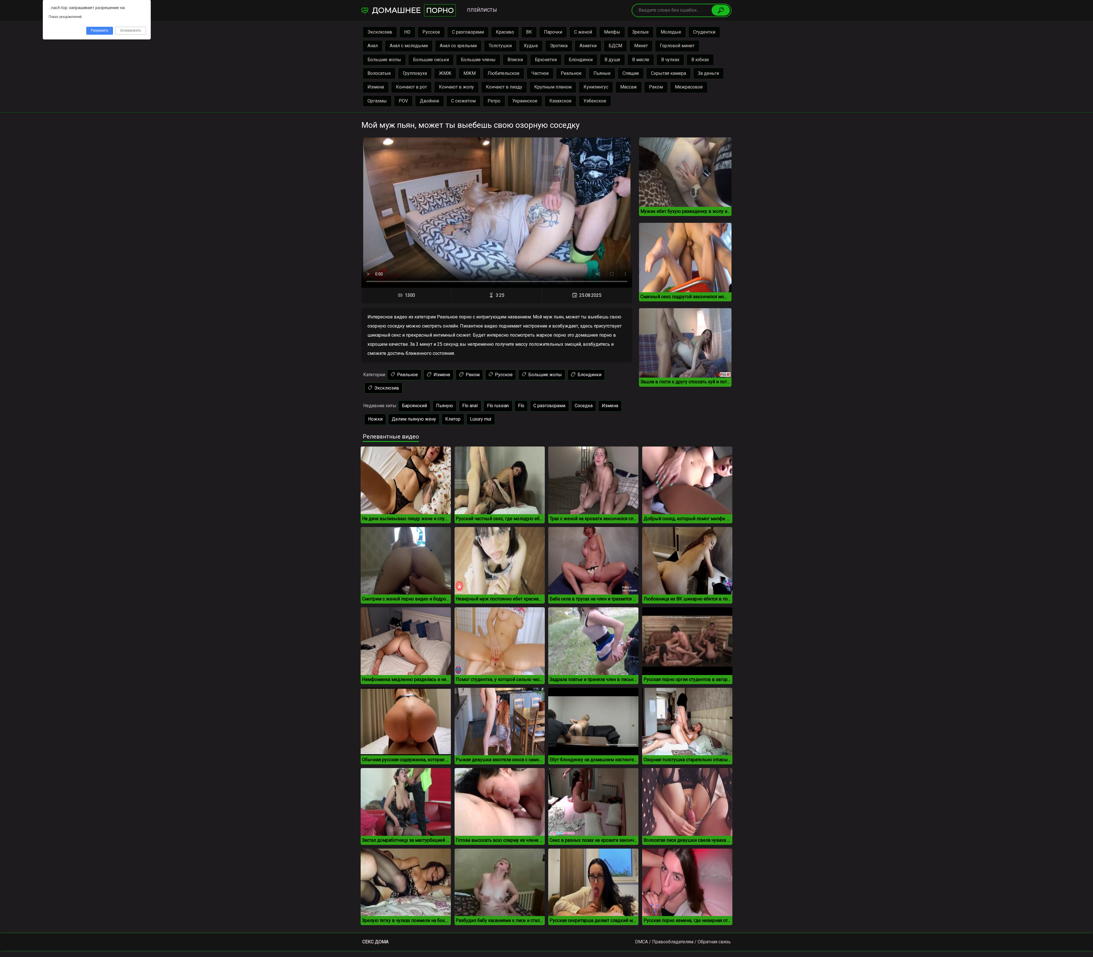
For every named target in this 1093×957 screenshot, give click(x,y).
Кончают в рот (411, 87)
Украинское (524, 101)
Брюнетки (546, 59)
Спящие (630, 73)
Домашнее (412, 10)
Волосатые (379, 73)
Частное (540, 73)
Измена (375, 87)
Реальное (571, 73)
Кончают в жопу (456, 87)
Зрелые (640, 32)
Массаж (628, 87)
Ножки (375, 419)
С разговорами (468, 32)
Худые (531, 45)
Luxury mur (481, 419)
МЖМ (469, 73)
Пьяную (444, 405)
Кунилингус (596, 87)
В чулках (670, 59)
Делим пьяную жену (414, 419)
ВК (529, 32)
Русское (431, 32)
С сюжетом (463, 101)
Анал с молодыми (409, 45)
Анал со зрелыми (458, 45)
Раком (656, 87)
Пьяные (602, 73)
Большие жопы (384, 59)
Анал (372, 45)
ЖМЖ (445, 73)
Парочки (553, 32)
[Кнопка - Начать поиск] (721, 10)
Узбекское (595, 101)
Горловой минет (677, 45)
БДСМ (615, 45)
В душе (612, 59)
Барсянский (414, 405)
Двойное (429, 101)
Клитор (453, 419)
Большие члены (478, 59)
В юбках (700, 59)
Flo (521, 405)
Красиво (505, 32)
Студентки (704, 32)
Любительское (503, 73)
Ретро (494, 101)
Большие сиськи (431, 59)
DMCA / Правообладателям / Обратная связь (683, 941)
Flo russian (498, 405)
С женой (583, 32)
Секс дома (375, 941)
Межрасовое (689, 87)
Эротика (559, 45)
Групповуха (415, 73)
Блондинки (581, 59)
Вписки (515, 59)
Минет (641, 45)
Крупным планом (553, 87)
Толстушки (500, 45)
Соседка (584, 405)
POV (403, 101)
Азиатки (588, 45)
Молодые (671, 32)
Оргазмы (377, 101)
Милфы (612, 32)
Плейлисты (482, 10)
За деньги (708, 73)
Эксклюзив (379, 32)
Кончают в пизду (504, 87)
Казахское (560, 101)
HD (407, 32)
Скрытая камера (668, 73)
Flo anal (470, 405)
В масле (640, 59)
